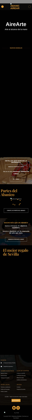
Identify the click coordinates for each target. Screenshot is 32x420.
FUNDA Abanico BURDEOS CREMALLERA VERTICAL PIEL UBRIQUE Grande (24, 143)
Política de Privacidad (5, 389)
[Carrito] (29, 6)
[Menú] (2, 6)
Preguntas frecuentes (21, 389)
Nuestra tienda (4, 375)
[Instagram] (18, 408)
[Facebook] (14, 408)
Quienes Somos (4, 373)
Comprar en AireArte (21, 373)
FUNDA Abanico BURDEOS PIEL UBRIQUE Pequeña (8, 66)
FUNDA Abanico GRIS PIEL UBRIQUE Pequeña (23, 66)
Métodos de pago (20, 377)
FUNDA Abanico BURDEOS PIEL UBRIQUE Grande (8, 142)
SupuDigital (16, 418)
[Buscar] (26, 6)
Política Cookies (4, 391)
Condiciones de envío (21, 375)
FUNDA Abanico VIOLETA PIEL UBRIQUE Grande (23, 122)
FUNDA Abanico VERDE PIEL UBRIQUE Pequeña (8, 103)
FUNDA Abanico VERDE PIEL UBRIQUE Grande (23, 85)
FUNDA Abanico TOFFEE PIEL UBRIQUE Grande (8, 85)
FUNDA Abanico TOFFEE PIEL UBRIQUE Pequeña (23, 103)
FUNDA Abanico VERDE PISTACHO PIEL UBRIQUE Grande (8, 123)
